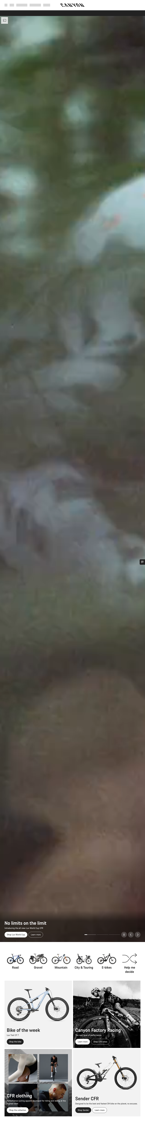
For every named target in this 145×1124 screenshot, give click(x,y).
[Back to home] (72, 5)
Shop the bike (15, 1041)
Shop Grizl (11, 934)
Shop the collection (17, 1110)
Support (46, 5)
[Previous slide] (131, 934)
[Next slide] (137, 934)
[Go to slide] (90, 934)
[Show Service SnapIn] (142, 562)
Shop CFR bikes (100, 1041)
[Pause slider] (124, 934)
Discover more (28, 934)
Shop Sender (83, 1110)
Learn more (83, 1041)
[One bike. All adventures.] (72, 479)
